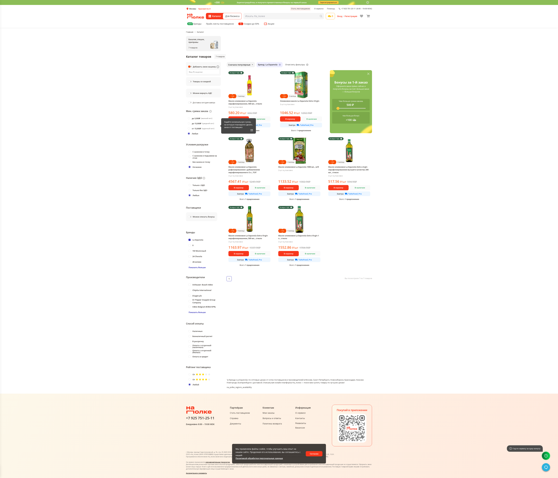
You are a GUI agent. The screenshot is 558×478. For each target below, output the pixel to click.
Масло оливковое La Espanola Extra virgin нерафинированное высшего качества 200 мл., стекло (348, 170)
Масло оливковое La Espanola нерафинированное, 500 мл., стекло (245, 102)
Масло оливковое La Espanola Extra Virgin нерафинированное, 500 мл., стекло (248, 237)
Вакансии (300, 427)
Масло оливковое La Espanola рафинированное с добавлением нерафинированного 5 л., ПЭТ (244, 170)
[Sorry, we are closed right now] (546, 467)
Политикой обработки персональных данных (259, 458)
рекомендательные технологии (218, 462)
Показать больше (197, 267)
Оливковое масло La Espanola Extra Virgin (299, 101)
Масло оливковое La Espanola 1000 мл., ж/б (298, 167)
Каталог (200, 32)
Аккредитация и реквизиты (196, 473)
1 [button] (229, 278)
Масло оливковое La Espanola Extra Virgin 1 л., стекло (298, 237)
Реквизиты (300, 423)
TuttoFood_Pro (306, 125)
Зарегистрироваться (328, 2)
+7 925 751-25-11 (348, 9)
